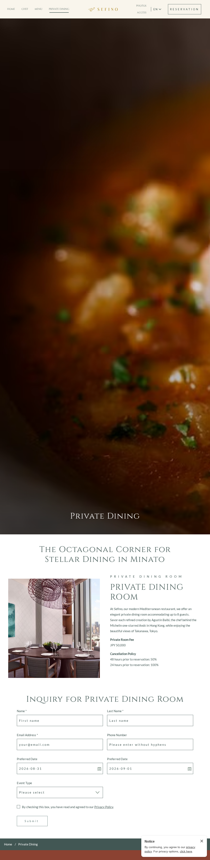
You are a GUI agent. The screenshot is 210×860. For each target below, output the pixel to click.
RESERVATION (184, 9)
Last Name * (115, 711)
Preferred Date (27, 759)
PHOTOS (141, 5)
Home (8, 844)
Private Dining (105, 516)
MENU (38, 9)
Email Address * (27, 735)
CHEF (25, 9)
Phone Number (117, 735)
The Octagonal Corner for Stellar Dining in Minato (105, 554)
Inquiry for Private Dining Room (105, 699)
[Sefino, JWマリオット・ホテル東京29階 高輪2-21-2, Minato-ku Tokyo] (103, 9)
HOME (11, 9)
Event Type (24, 783)
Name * (22, 711)
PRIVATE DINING (59, 9)
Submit (32, 821)
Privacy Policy (103, 807)
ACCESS (141, 12)
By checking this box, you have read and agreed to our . (68, 807)
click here (186, 851)
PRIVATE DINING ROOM (147, 576)
